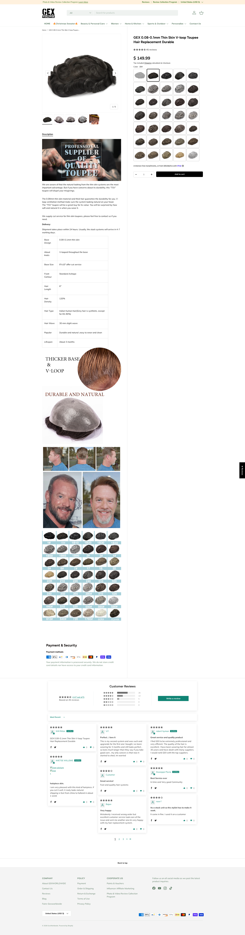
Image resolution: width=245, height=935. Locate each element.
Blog (44, 898)
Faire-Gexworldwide (52, 903)
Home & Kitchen (133, 23)
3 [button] (123, 839)
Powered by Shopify (66, 926)
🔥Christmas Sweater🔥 (65, 23)
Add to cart (180, 174)
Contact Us (195, 23)
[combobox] (122, 13)
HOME (47, 23)
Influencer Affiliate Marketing (120, 888)
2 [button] (119, 839)
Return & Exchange (86, 893)
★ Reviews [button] (242, 470)
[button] (201, 13)
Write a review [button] (173, 698)
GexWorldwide (53, 926)
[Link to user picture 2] (53, 772)
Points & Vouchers (115, 883)
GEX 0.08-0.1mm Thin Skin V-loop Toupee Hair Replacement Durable (64, 30)
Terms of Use (83, 898)
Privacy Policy (84, 903)
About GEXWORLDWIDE (54, 883)
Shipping (147, 63)
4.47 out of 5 (78, 697)
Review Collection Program (165, 2)
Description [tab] (47, 134)
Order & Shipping (85, 888)
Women (115, 23)
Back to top (122, 863)
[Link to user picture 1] (72, 767)
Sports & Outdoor (157, 23)
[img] (56, 727)
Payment (81, 883)
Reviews (145, 2)
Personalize (177, 23)
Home (44, 30)
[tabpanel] (81, 386)
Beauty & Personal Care (93, 23)
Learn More (82, 2)
